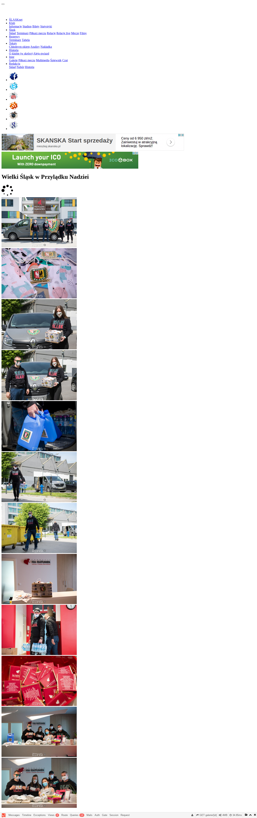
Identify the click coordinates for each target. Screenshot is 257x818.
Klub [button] (12, 23)
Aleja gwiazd (41, 53)
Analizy (35, 46)
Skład (12, 33)
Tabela (26, 40)
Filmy (83, 33)
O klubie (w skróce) (21, 53)
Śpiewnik (56, 60)
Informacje (15, 26)
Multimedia (42, 60)
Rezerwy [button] (14, 36)
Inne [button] (11, 56)
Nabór (20, 67)
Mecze (75, 33)
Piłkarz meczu (37, 33)
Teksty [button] (13, 43)
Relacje (51, 33)
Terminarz (23, 33)
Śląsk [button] (12, 29)
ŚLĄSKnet (15, 19)
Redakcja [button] (14, 63)
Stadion (27, 26)
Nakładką (46, 46)
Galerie (13, 60)
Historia (29, 67)
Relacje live (63, 33)
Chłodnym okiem (19, 46)
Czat (65, 60)
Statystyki (46, 26)
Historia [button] (13, 50)
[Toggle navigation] (3, 4)
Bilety (36, 26)
